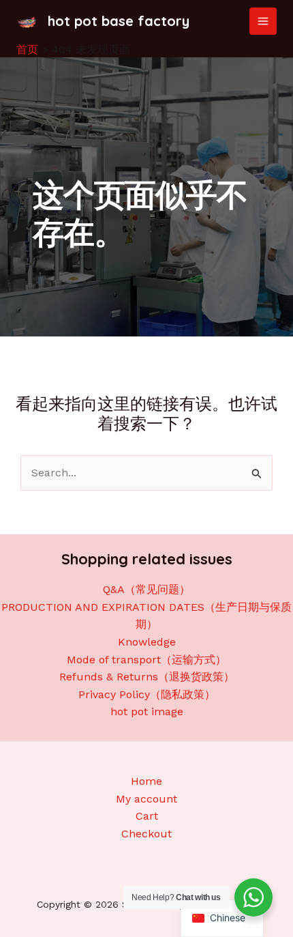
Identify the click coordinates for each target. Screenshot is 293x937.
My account (146, 798)
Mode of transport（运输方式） (146, 659)
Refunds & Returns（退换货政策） (146, 676)
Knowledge (147, 641)
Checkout (146, 833)
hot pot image (146, 711)
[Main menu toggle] (263, 21)
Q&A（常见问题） (146, 589)
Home (146, 781)
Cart (147, 815)
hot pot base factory (118, 20)
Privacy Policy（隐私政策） (146, 694)
